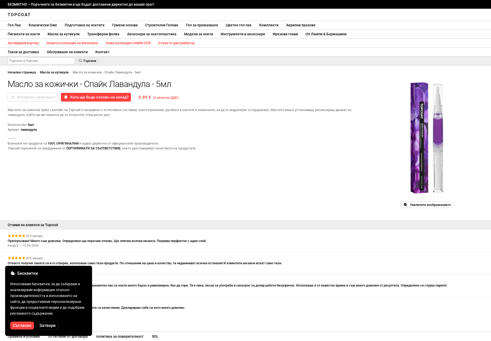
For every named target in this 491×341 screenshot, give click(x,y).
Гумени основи (125, 25)
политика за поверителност (119, 336)
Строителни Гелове (161, 25)
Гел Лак (14, 25)
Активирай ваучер (23, 43)
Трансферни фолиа (103, 34)
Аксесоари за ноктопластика (151, 34)
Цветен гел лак (239, 25)
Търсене (89, 61)
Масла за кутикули (64, 34)
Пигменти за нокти (24, 34)
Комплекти (268, 25)
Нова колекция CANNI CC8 (128, 43)
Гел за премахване (202, 25)
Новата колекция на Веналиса (72, 43)
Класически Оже (43, 25)
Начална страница (22, 72)
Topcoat (19, 14)
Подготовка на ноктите (85, 25)
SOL (155, 336)
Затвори (47, 325)
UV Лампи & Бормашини (326, 34)
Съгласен (22, 325)
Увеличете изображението (429, 205)
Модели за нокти (198, 34)
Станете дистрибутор (176, 43)
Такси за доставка (23, 52)
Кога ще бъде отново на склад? (98, 97)
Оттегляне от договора (68, 336)
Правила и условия (24, 336)
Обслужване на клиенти (67, 52)
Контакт (102, 52)
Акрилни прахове (301, 25)
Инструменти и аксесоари (243, 34)
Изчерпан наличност (35, 97)
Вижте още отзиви (23, 323)
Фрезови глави (285, 34)
